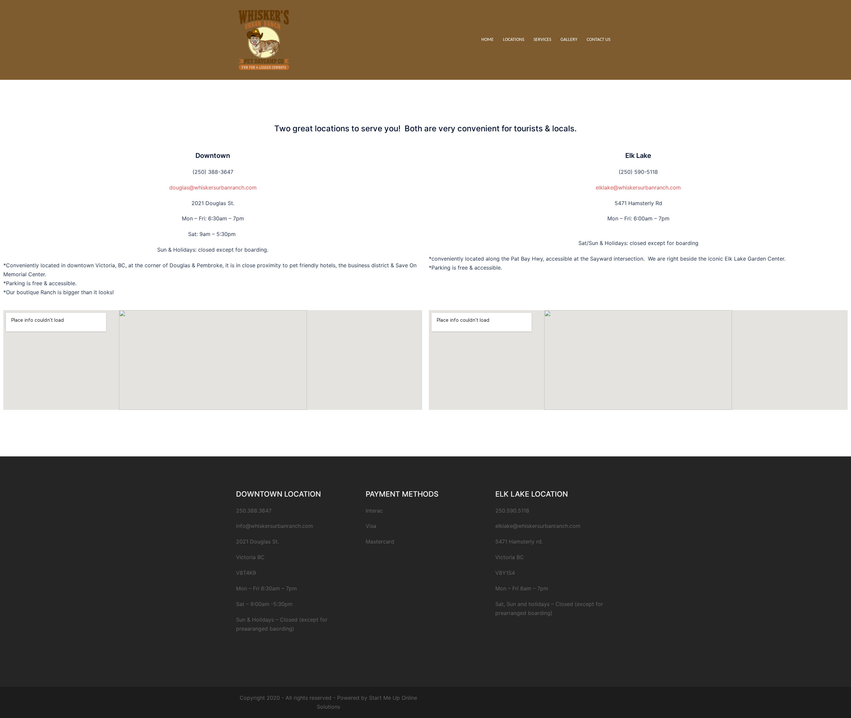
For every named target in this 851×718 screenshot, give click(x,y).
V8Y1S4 (505, 572)
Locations (513, 39)
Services (542, 39)
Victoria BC (509, 557)
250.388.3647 (254, 510)
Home (487, 39)
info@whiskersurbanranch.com (274, 526)
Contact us (598, 39)
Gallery (568, 39)
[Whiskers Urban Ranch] (264, 39)
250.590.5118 (512, 510)
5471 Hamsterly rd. (519, 541)
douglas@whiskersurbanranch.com (213, 187)
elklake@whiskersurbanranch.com (638, 187)
